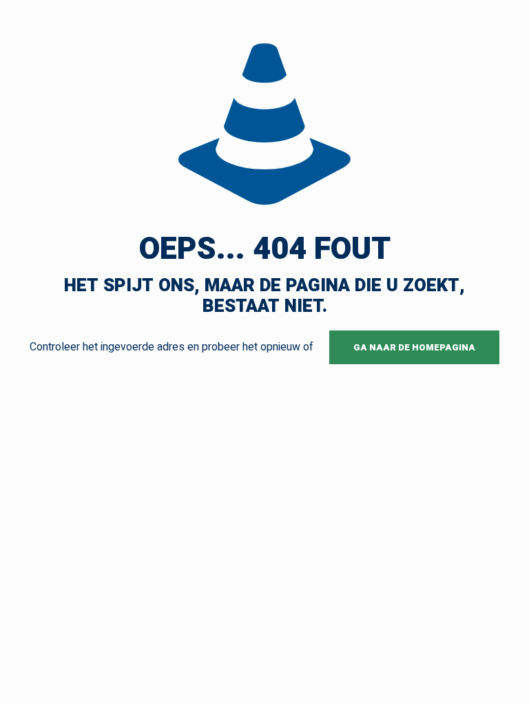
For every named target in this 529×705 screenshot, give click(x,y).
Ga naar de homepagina (414, 347)
